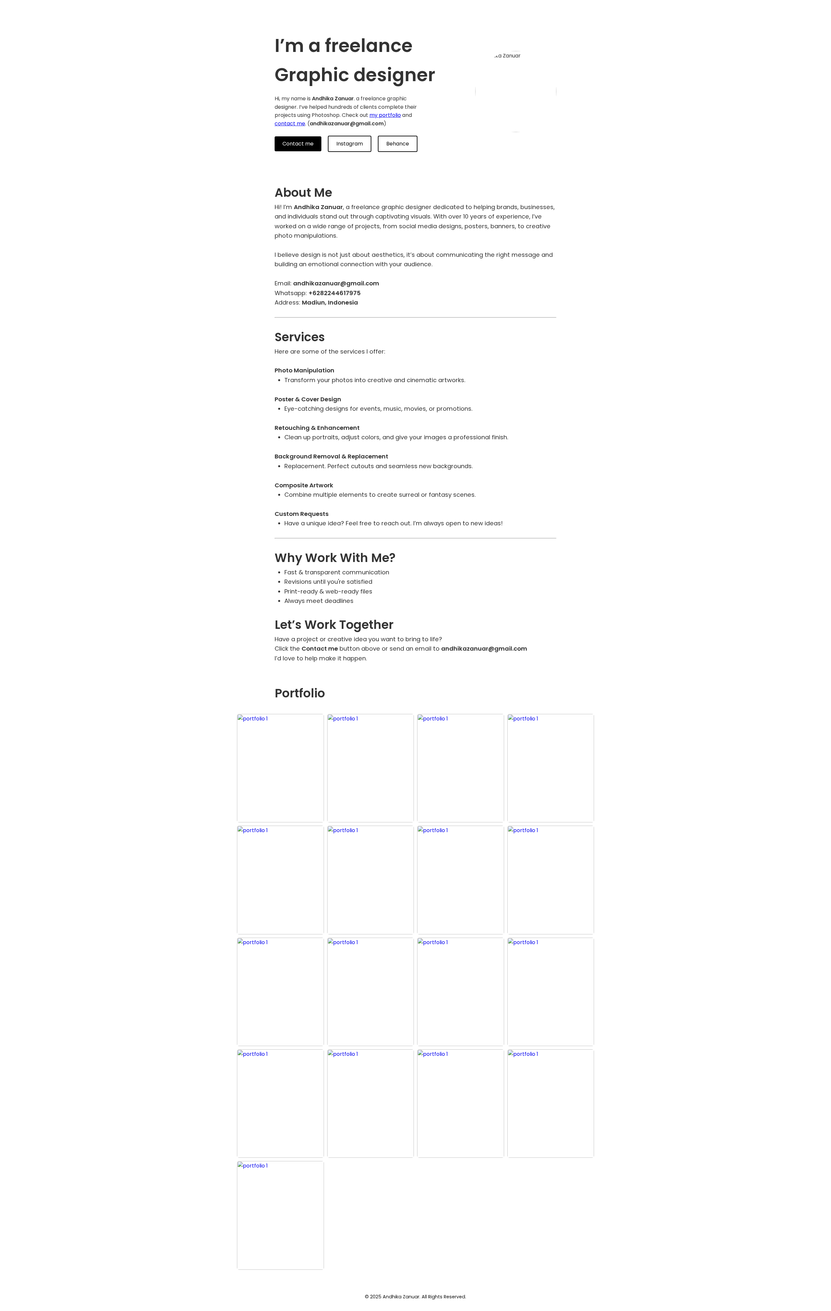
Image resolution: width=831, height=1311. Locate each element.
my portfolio (385, 115)
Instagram (349, 143)
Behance (397, 143)
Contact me (298, 143)
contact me (290, 123)
